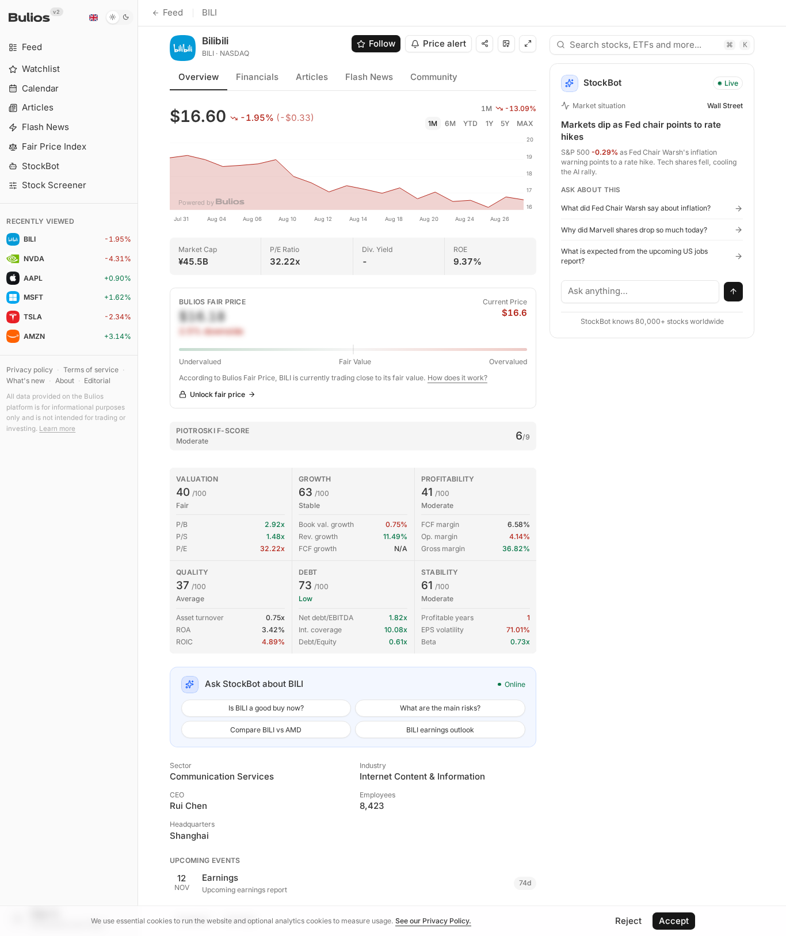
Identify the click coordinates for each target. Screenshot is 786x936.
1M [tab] (432, 123)
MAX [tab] (525, 123)
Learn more (57, 429)
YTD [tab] (470, 123)
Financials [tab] (257, 76)
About (64, 380)
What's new (25, 380)
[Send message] (733, 291)
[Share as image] (506, 43)
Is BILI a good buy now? (266, 708)
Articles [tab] (312, 76)
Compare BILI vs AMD (266, 729)
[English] (93, 17)
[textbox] (640, 291)
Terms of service (91, 369)
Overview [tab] (198, 76)
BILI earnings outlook (440, 729)
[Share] (484, 43)
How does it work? (457, 377)
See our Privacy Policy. (433, 920)
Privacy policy (29, 369)
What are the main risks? (440, 708)
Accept (674, 920)
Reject (628, 920)
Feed (173, 12)
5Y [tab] (505, 123)
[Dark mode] (119, 17)
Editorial (97, 380)
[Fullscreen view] (527, 43)
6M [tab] (450, 123)
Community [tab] (433, 76)
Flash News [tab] (369, 76)
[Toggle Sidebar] (137, 468)
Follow (382, 43)
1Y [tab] (489, 123)
